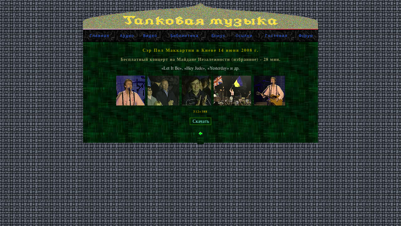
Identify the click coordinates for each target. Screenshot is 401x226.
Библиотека (184, 36)
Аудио (127, 36)
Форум (306, 36)
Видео (150, 36)
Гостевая (276, 36)
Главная (99, 36)
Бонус (218, 36)
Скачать (201, 121)
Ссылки (244, 36)
